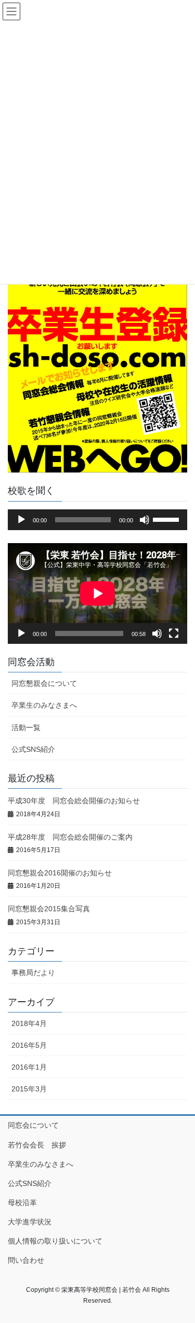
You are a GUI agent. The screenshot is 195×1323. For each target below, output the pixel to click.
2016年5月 (29, 1045)
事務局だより (33, 972)
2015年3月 (29, 1089)
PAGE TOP (180, 1274)
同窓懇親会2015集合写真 (49, 909)
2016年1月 (29, 1067)
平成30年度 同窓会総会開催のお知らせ (74, 801)
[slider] (167, 518)
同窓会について (33, 1125)
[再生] (21, 520)
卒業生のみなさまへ (44, 705)
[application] (97, 519)
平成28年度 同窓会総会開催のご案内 (70, 837)
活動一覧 (26, 727)
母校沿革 (22, 1202)
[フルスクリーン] (173, 633)
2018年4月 (29, 1023)
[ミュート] (144, 520)
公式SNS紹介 (33, 749)
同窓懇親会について (44, 683)
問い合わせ (26, 1260)
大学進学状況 (29, 1222)
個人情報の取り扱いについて (55, 1241)
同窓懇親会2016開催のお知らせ (60, 873)
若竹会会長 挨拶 (37, 1145)
